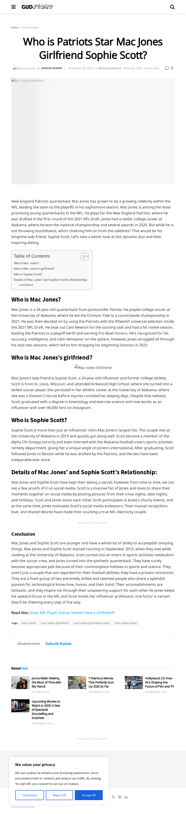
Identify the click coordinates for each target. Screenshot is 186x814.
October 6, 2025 (40, 691)
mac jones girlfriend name (92, 623)
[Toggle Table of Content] (82, 256)
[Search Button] (172, 7)
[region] (59, 781)
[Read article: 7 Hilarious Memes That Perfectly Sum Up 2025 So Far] (77, 682)
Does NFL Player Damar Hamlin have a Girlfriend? (72, 612)
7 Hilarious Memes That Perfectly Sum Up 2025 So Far (101, 682)
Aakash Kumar (52, 68)
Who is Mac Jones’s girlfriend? (34, 268)
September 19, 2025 (42, 723)
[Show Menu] (13, 7)
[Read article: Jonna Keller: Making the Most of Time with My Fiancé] (20, 682)
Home (14, 27)
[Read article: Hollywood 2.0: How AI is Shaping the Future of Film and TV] (134, 682)
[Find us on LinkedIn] (126, 797)
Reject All (59, 795)
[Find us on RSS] (113, 797)
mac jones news (126, 623)
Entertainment (30, 27)
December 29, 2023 (81, 68)
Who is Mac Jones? (26, 263)
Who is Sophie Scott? (28, 274)
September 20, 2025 (155, 691)
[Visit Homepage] (93, 7)
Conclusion (26, 285)
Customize (29, 795)
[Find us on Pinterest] (119, 797)
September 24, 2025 (99, 691)
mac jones (29, 623)
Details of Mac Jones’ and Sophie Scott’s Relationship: (51, 280)
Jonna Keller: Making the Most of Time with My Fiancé (46, 682)
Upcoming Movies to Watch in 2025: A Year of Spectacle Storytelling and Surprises (46, 709)
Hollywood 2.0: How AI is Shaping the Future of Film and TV (159, 682)
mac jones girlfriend (55, 623)
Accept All (88, 795)
